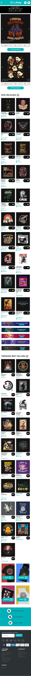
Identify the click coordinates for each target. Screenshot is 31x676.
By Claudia (3, 434)
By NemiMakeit (19, 518)
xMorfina (5, 80)
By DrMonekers (4, 395)
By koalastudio (19, 477)
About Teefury (6, 653)
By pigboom (18, 228)
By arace (18, 182)
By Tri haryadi (4, 539)
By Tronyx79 (19, 396)
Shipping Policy (6, 658)
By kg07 (18, 377)
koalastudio (6, 42)
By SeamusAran (19, 539)
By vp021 (3, 228)
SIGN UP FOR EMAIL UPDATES (10, 632)
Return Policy (6, 659)
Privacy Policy (22, 653)
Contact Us (5, 654)
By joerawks (3, 115)
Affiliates (21, 651)
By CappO (18, 204)
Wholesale (5, 661)
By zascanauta (4, 290)
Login (3, 667)
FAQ (3, 656)
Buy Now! (15, 49)
